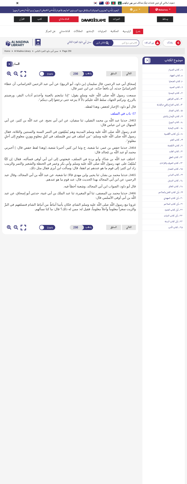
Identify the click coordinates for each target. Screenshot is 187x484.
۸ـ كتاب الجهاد (176, 76)
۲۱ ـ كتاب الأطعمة (175, 146)
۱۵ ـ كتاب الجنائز (176, 111)
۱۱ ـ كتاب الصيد (176, 87)
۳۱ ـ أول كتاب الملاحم (173, 204)
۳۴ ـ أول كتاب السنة (174, 221)
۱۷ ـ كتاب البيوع (176, 122)
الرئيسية (127, 31)
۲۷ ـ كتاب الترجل (175, 181)
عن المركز (51, 31)
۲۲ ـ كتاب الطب (176, 151)
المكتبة (114, 31)
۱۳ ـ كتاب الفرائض (175, 99)
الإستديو (90, 31)
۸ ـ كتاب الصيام (176, 70)
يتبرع (138, 31)
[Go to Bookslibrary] (17, 43)
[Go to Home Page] (94, 19)
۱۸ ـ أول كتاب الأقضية (173, 134)
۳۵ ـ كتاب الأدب (175, 227)
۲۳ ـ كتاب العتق (176, 157)
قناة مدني (64, 31)
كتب (39, 19)
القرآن (22, 19)
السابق (113, 74)
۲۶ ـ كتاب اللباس (175, 175)
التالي (129, 74)
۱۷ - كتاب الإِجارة (175, 128)
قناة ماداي (64, 19)
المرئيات (102, 31)
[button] (8, 64)
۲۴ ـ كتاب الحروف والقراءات (171, 163)
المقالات (78, 31)
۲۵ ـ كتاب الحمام (175, 169)
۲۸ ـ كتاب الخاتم (176, 186)
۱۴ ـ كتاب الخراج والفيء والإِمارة (170, 105)
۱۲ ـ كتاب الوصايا (175, 93)
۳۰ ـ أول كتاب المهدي (173, 198)
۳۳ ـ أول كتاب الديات (173, 216)
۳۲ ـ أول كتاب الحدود (174, 210)
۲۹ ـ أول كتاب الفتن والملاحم (171, 192)
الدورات (116, 19)
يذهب (88, 74)
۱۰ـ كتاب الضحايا (176, 81)
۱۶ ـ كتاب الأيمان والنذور (173, 116)
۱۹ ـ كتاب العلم (176, 140)
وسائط (165, 19)
